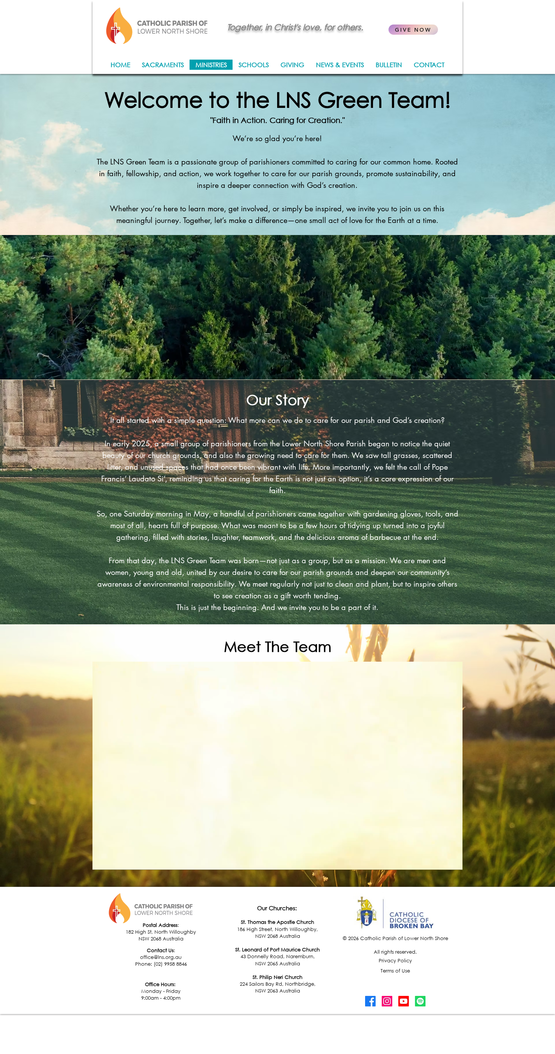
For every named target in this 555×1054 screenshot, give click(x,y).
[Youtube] (403, 1001)
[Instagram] (387, 1001)
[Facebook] (370, 1001)
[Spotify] (420, 1001)
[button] (452, 861)
